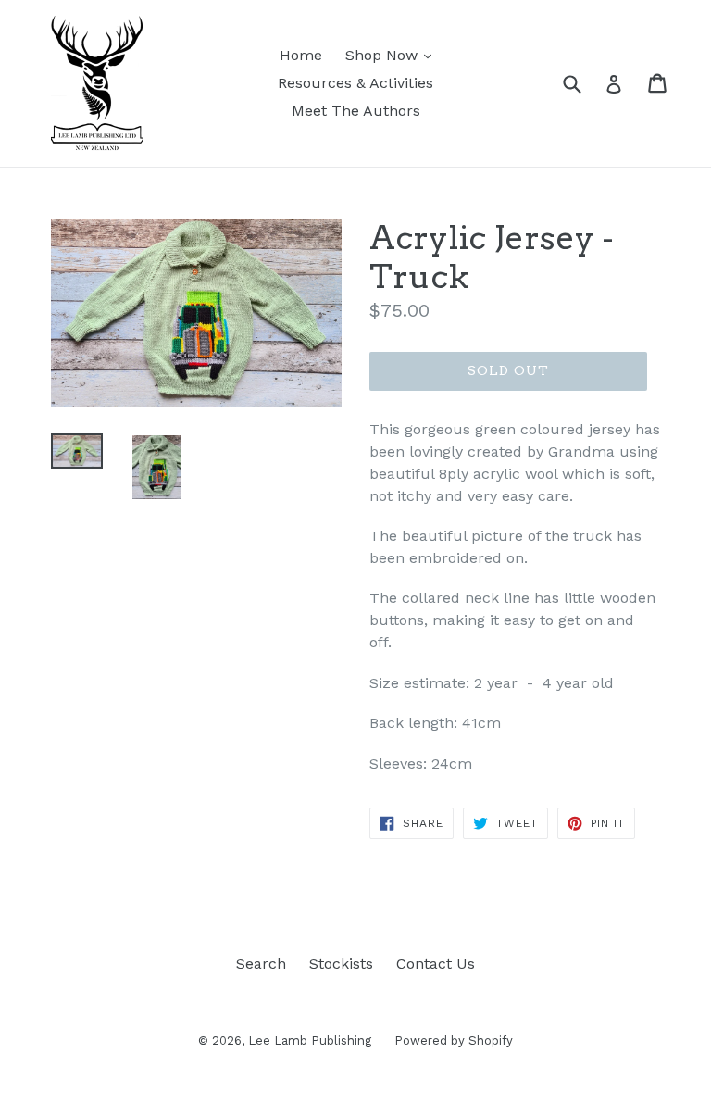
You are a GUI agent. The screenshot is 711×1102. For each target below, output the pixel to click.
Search (261, 963)
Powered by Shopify (453, 1040)
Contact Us (435, 963)
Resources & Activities (355, 83)
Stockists (341, 963)
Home (301, 55)
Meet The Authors (356, 110)
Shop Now (393, 54)
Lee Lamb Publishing (309, 1040)
